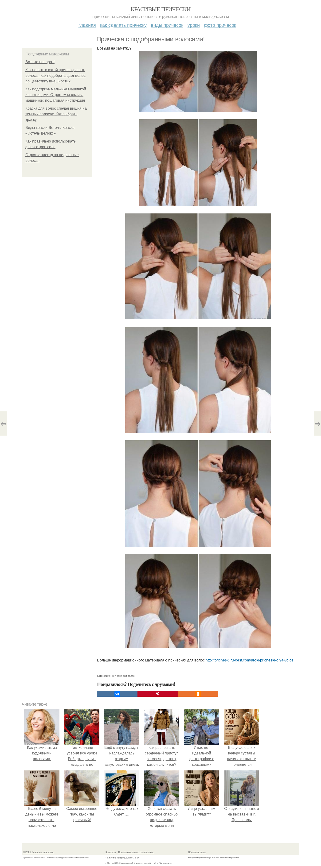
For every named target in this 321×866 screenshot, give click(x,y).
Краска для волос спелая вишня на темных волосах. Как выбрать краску (56, 114)
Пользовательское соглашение (136, 852)
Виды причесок (167, 24)
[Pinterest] (157, 694)
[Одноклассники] (198, 694)
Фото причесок (220, 24)
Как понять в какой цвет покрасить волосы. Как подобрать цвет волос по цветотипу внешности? (55, 75)
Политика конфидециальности (123, 857)
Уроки (194, 24)
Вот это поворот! (40, 62)
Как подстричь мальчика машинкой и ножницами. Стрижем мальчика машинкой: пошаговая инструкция (55, 94)
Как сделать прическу (123, 24)
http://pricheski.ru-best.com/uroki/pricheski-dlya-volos (250, 660)
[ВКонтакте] (117, 694)
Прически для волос (122, 675)
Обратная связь (197, 852)
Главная (87, 24)
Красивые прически (161, 9)
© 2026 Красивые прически (38, 852)
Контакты (111, 852)
